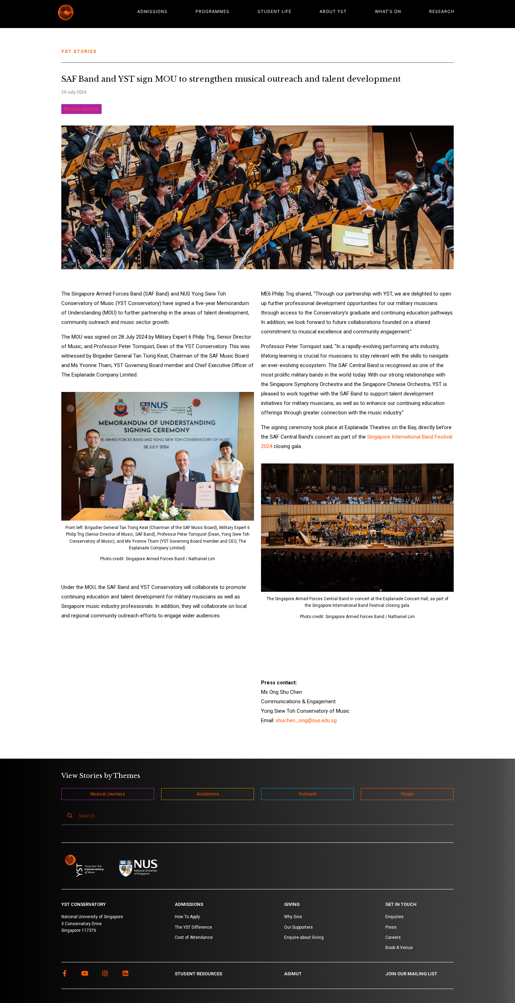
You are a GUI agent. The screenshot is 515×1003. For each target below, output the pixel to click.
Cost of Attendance (194, 937)
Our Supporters (298, 927)
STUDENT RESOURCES (198, 973)
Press (391, 927)
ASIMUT (293, 973)
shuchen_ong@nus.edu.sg (306, 720)
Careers (393, 937)
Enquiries (394, 916)
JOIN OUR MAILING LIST (411, 973)
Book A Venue (399, 947)
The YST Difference (193, 927)
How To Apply (187, 916)
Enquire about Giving (304, 937)
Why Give (293, 916)
